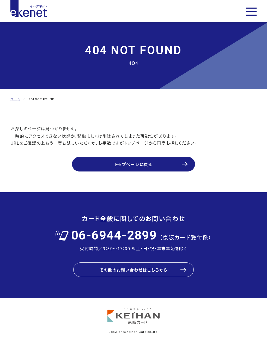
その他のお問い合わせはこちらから (133, 270)
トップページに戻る (133, 164)
